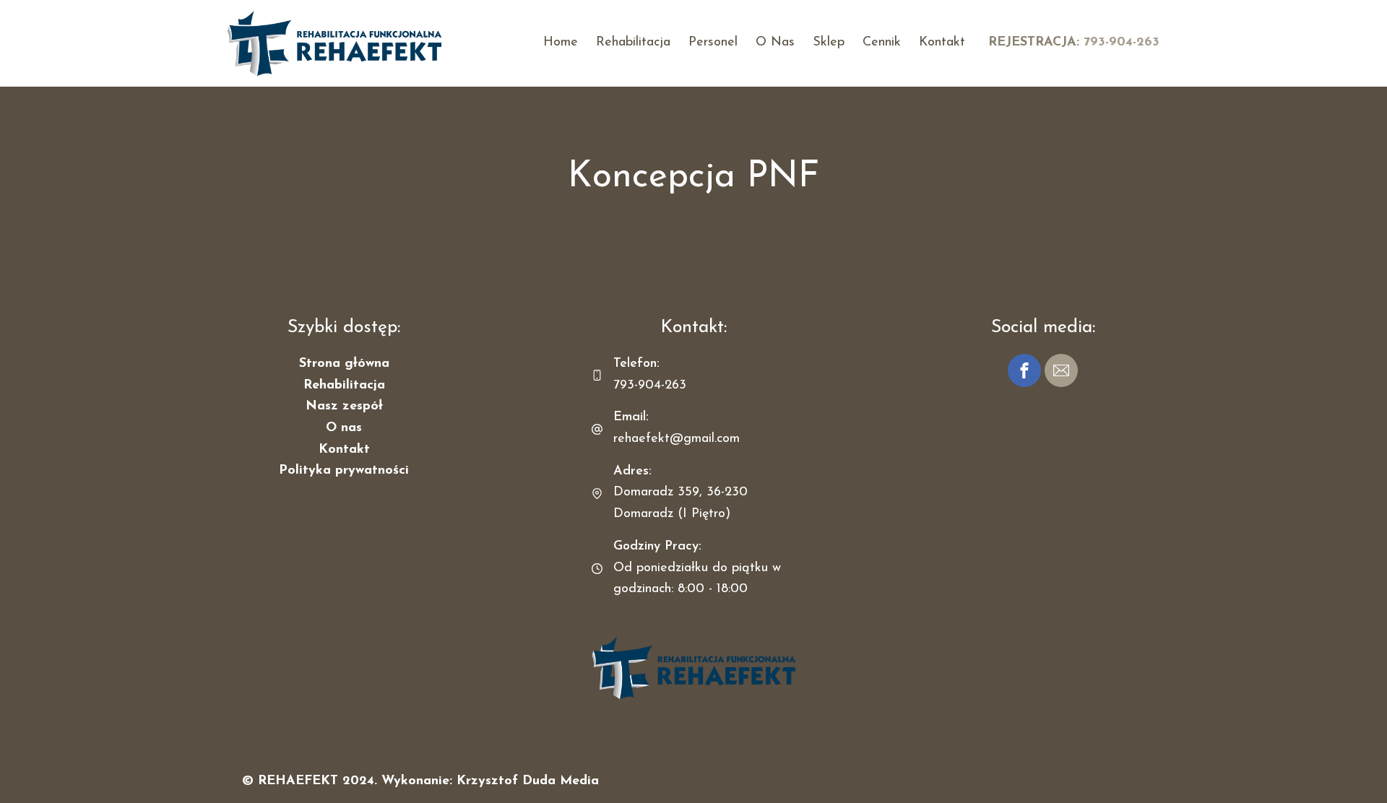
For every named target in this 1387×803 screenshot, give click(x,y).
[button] (1024, 370)
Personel (713, 42)
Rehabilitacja (633, 42)
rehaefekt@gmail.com (676, 439)
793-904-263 (1121, 42)
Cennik (882, 42)
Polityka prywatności (344, 470)
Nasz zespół (344, 406)
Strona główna (344, 363)
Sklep (828, 42)
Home (560, 42)
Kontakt (942, 42)
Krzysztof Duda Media (528, 781)
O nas (775, 42)
